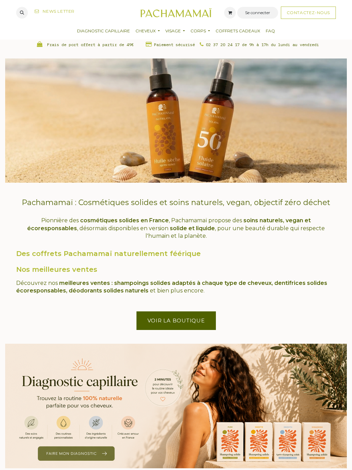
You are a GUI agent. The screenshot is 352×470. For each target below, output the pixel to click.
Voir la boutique (176, 320)
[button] (22, 13)
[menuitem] (103, 31)
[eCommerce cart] (230, 13)
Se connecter (257, 12)
